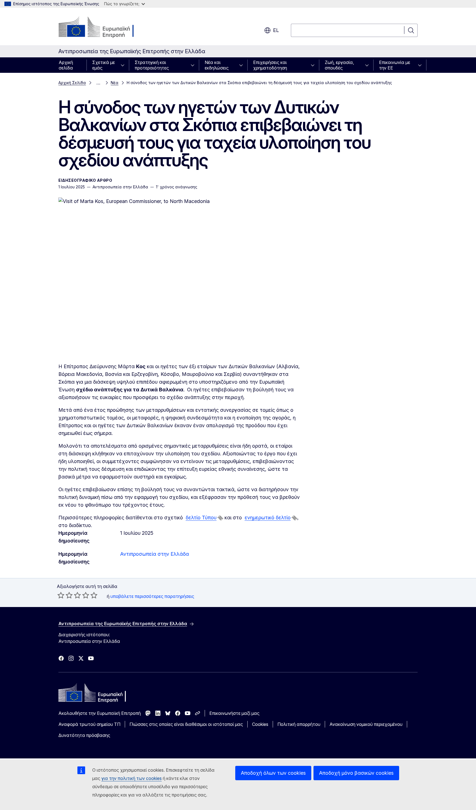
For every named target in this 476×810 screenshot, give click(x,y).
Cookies (260, 724)
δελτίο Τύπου (201, 517)
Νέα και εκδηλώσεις (217, 65)
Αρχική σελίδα (66, 65)
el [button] (276, 30)
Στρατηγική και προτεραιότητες (152, 65)
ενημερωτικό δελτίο (268, 517)
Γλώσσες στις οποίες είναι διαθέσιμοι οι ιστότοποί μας (186, 724)
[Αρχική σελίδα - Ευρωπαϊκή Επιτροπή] (102, 28)
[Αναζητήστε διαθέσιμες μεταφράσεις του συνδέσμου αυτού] (220, 518)
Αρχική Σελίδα (72, 82)
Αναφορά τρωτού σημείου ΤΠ (89, 724)
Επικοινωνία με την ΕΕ (394, 65)
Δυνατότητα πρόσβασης (84, 735)
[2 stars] (65, 595)
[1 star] (61, 595)
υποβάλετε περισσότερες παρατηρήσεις (152, 596)
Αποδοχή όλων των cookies (273, 773)
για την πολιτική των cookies (131, 778)
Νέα (114, 82)
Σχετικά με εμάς (103, 65)
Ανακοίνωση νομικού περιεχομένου (365, 724)
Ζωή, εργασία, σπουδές (339, 65)
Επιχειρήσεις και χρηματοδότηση (270, 65)
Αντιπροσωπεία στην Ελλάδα (154, 554)
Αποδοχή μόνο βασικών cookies (356, 773)
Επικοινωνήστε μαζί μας (234, 713)
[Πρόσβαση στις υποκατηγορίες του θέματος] (124, 65)
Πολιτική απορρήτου (298, 724)
